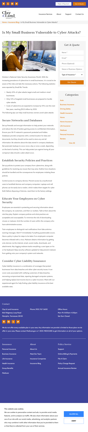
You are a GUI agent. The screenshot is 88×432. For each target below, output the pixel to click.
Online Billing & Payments (67, 354)
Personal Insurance (9, 349)
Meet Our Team (35, 354)
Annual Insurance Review (67, 368)
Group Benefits (7, 368)
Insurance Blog (13, 22)
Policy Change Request (66, 363)
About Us (33, 349)
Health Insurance (8, 363)
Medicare (5, 373)
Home (4, 22)
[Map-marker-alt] (3, 3)
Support (68, 14)
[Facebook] (12, 3)
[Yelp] (7, 3)
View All (72, 143)
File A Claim (62, 359)
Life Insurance (7, 359)
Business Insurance (9, 354)
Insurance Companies (38, 359)
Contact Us (80, 14)
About (59, 14)
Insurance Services (45, 14)
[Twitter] (16, 3)
